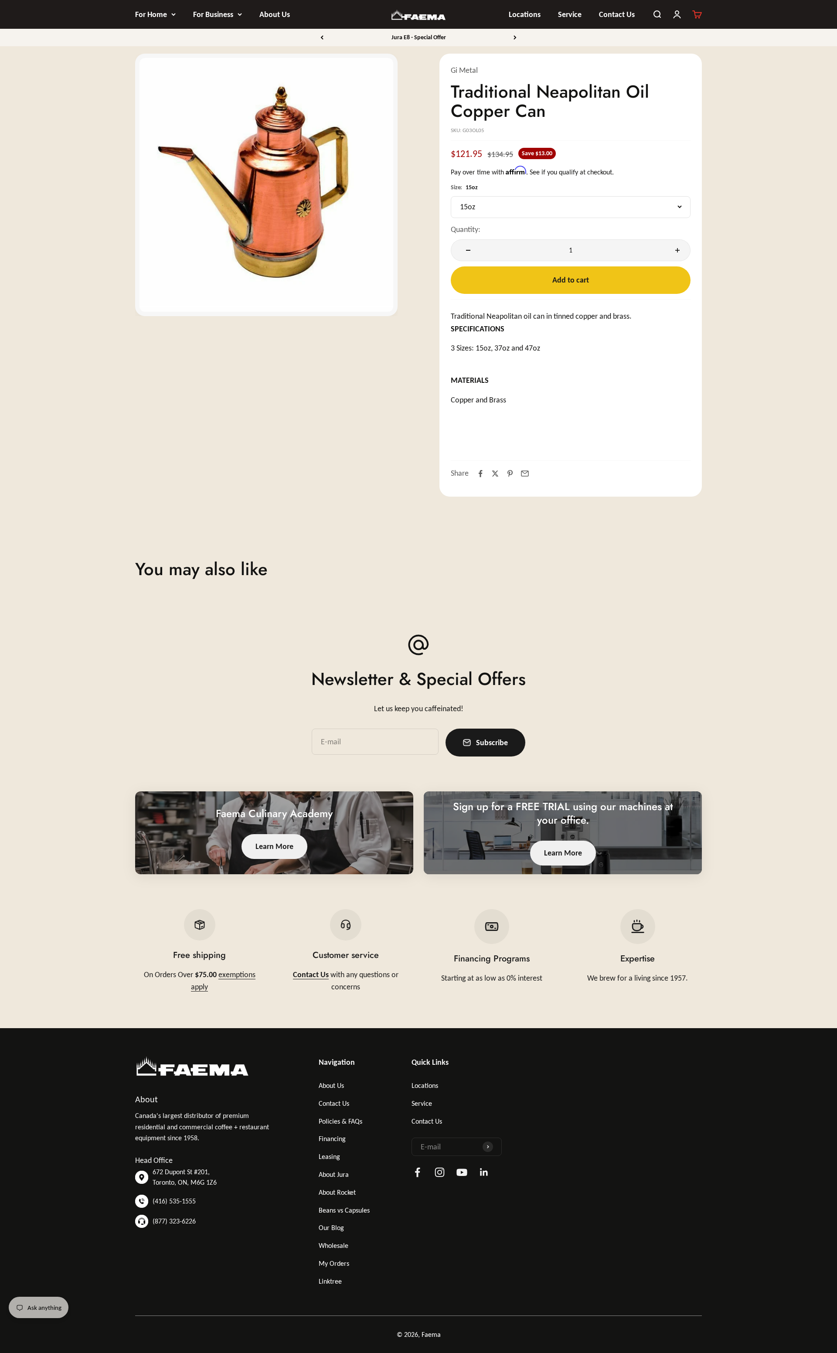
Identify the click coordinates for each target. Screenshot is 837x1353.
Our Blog (331, 1227)
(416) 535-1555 (174, 1201)
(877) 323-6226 (174, 1221)
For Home (151, 14)
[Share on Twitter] (495, 473)
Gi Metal (464, 70)
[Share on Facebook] (480, 473)
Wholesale (333, 1245)
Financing (332, 1139)
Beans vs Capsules (344, 1210)
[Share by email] (524, 473)
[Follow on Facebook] (417, 1172)
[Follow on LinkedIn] (484, 1172)
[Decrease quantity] (466, 250)
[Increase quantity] (675, 250)
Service (570, 14)
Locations (525, 14)
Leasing (329, 1156)
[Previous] (321, 37)
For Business (213, 14)
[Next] (515, 37)
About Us (274, 14)
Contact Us (617, 14)
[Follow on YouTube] (462, 1172)
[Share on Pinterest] (510, 473)
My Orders (334, 1263)
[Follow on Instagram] (440, 1172)
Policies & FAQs (340, 1121)
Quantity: (465, 229)
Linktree (330, 1281)
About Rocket (337, 1192)
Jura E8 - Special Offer (418, 37)
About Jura (334, 1174)
